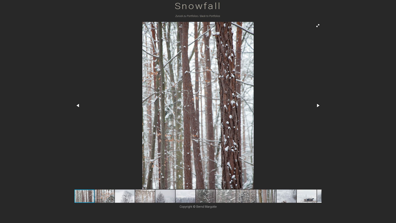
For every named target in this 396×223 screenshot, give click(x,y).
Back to (210, 16)
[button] (318, 25)
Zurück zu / (187, 16)
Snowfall (198, 6)
